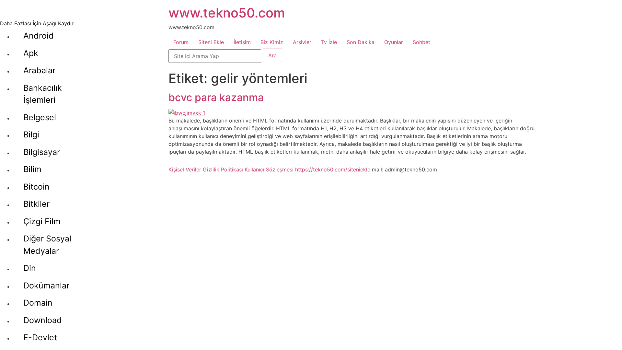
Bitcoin (36, 187)
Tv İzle (329, 42)
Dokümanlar (46, 285)
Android (38, 36)
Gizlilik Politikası (223, 169)
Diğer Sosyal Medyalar (47, 245)
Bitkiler (36, 204)
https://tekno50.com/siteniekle (332, 169)
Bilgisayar (41, 152)
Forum (181, 42)
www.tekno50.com (226, 13)
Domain (37, 303)
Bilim (32, 169)
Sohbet (421, 42)
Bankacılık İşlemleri (42, 94)
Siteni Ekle (211, 42)
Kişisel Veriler (184, 169)
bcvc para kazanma (216, 97)
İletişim (242, 42)
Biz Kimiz (271, 42)
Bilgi (31, 134)
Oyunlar (393, 42)
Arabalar (39, 70)
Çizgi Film (42, 221)
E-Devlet (40, 337)
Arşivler (302, 42)
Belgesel (39, 117)
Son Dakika (360, 42)
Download (42, 320)
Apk (30, 53)
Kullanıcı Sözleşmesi (269, 169)
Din (29, 268)
